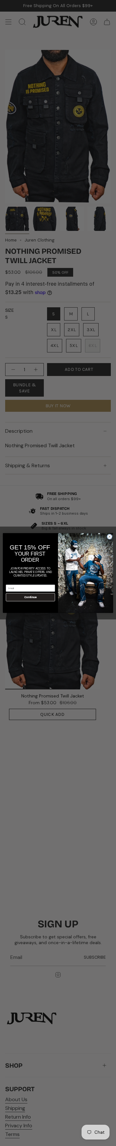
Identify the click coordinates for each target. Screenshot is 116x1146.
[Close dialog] (109, 536)
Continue (30, 597)
